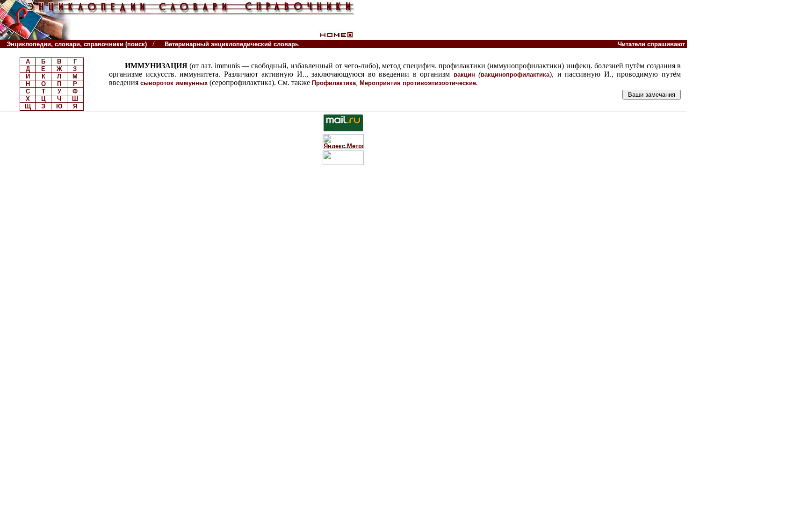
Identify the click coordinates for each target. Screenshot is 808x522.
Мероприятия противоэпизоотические (418, 82)
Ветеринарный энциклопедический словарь (232, 44)
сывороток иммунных (174, 82)
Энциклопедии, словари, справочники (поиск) (77, 44)
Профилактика (334, 82)
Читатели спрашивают (651, 44)
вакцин (464, 74)
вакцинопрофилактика (515, 74)
